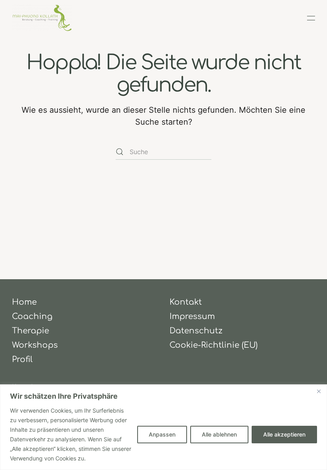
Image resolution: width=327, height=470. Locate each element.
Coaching (32, 316)
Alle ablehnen (219, 434)
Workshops (35, 345)
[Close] (318, 391)
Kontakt (185, 302)
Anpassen (162, 434)
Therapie (30, 330)
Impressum (192, 316)
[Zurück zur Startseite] (42, 18)
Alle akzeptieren (284, 434)
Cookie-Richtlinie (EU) (213, 345)
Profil (22, 359)
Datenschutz (196, 330)
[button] (311, 18)
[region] (163, 427)
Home (24, 302)
